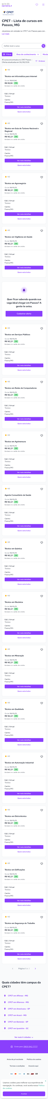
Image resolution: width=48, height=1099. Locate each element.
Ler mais (5, 34)
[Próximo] (35, 968)
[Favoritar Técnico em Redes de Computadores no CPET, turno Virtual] (41, 382)
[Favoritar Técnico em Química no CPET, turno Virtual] (41, 542)
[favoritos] (37, 5)
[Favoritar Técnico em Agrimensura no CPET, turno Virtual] (41, 435)
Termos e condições (17, 1066)
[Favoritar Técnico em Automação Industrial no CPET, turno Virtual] (41, 757)
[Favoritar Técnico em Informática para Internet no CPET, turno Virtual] (41, 70)
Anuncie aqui (33, 1066)
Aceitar (24, 1094)
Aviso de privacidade (15, 1059)
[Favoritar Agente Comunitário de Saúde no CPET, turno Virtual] (41, 489)
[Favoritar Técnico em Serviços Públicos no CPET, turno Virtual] (41, 328)
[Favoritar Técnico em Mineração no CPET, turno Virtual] (41, 649)
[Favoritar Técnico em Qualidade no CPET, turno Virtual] (41, 703)
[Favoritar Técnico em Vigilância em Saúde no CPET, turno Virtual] (41, 231)
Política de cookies (34, 1059)
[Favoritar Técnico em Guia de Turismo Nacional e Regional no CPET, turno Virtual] (41, 124)
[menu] (43, 5)
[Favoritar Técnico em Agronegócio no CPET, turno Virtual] (41, 177)
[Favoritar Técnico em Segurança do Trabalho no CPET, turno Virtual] (41, 917)
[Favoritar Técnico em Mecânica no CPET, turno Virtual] (41, 596)
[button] (24, 46)
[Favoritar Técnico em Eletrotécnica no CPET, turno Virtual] (41, 810)
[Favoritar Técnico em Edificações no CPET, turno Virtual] (41, 864)
